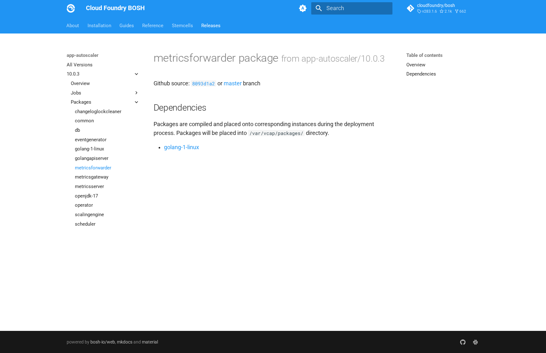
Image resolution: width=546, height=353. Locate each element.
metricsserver (89, 186)
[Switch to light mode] (303, 8)
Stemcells (182, 25)
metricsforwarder (93, 168)
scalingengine (89, 214)
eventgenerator (90, 140)
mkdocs (124, 341)
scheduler (85, 224)
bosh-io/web (102, 341)
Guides (126, 25)
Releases (211, 25)
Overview (80, 83)
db (77, 130)
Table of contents (424, 55)
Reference (153, 25)
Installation (99, 25)
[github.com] (462, 341)
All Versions (80, 65)
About (73, 25)
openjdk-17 (86, 196)
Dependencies (421, 74)
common (84, 121)
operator (84, 205)
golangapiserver (91, 158)
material (150, 341)
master (233, 83)
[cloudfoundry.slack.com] (475, 341)
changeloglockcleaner (98, 111)
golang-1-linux (89, 149)
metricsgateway (91, 177)
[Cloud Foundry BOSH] (71, 8)
